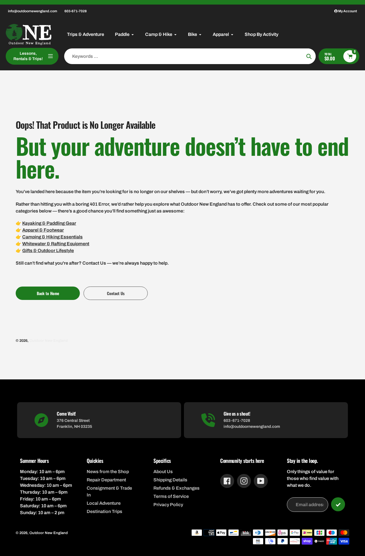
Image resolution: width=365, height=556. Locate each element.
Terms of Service (171, 496)
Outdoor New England (48, 341)
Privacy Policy (168, 504)
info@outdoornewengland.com (32, 11)
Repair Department (106, 479)
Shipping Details (170, 479)
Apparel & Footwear (43, 230)
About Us (163, 471)
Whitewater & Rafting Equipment (55, 243)
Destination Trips (104, 511)
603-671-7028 (75, 11)
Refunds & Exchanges (176, 488)
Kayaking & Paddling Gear (49, 223)
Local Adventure (104, 503)
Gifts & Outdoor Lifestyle (48, 250)
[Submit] (338, 504)
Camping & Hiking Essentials (52, 236)
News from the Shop (108, 471)
